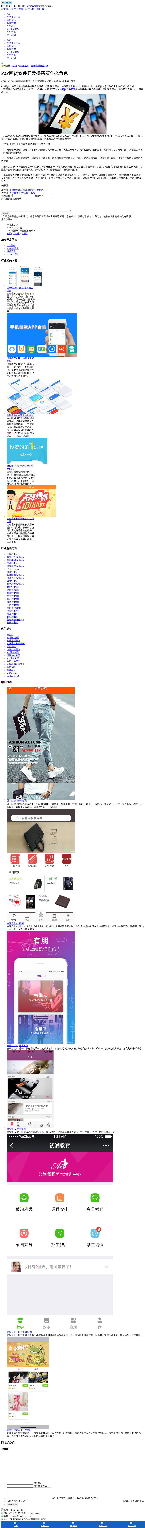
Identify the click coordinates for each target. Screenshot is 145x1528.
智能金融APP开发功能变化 (20, 415)
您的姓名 (38, 1483)
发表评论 (6, 213)
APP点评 (11, 26)
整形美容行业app (15, 560)
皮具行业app (13, 563)
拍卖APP (11, 646)
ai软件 (10, 634)
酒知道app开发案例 (16, 1129)
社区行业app (13, 613)
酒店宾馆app (13, 590)
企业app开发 (13, 676)
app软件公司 (13, 637)
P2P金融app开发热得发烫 (22, 192)
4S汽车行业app (14, 608)
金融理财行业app (39, 65)
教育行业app (13, 599)
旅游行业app (13, 616)
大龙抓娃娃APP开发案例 (19, 1430)
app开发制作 (13, 652)
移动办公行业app (15, 578)
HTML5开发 (13, 254)
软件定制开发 (13, 640)
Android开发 (13, 248)
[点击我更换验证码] (11, 198)
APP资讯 (11, 32)
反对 (16, 233)
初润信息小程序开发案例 (19, 1332)
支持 (9, 233)
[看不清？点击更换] (133, 1501)
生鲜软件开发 (13, 661)
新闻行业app (13, 593)
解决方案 (11, 23)
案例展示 (11, 20)
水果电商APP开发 (16, 664)
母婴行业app (13, 581)
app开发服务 (13, 29)
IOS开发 (11, 245)
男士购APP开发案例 (17, 801)
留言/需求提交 (33, 6)
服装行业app (13, 602)
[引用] (25, 233)
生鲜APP (11, 667)
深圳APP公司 (13, 655)
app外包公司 (13, 658)
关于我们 (11, 35)
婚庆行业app (13, 587)
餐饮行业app (13, 622)
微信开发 (11, 251)
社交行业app (13, 596)
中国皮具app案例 (15, 923)
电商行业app (13, 572)
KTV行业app (13, 569)
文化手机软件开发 (16, 643)
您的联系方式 (40, 1486)
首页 (9, 14)
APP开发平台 (13, 17)
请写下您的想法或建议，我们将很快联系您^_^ (75, 1498)
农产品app (12, 673)
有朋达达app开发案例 (17, 1045)
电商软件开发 (13, 649)
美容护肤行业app (15, 619)
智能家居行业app (15, 575)
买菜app (11, 670)
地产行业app (13, 605)
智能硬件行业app (15, 557)
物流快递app (13, 610)
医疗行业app (13, 554)
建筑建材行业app (15, 566)
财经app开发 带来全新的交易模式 (26, 189)
